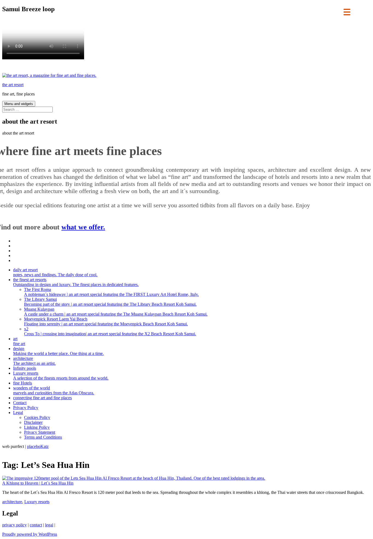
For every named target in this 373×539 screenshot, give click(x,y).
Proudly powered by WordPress (29, 534)
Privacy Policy (25, 407)
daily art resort (55, 272)
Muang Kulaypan (116, 311)
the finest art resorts (76, 282)
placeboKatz (38, 446)
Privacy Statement (39, 432)
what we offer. (83, 227)
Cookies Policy (37, 417)
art (19, 341)
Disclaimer (33, 422)
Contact (19, 402)
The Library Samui (110, 302)
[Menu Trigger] (346, 11)
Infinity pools (24, 368)
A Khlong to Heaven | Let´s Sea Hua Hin (37, 483)
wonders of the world (53, 390)
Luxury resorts (60, 375)
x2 (110, 331)
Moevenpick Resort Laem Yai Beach (106, 321)
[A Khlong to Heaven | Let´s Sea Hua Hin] (133, 478)
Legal (18, 412)
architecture (34, 361)
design (58, 351)
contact (36, 525)
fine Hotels (22, 383)
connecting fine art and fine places (42, 397)
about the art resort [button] (18, 133)
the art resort (12, 84)
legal (49, 525)
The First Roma (111, 292)
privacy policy (14, 525)
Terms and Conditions (43, 437)
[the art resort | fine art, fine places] (49, 75)
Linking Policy (37, 427)
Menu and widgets (18, 104)
